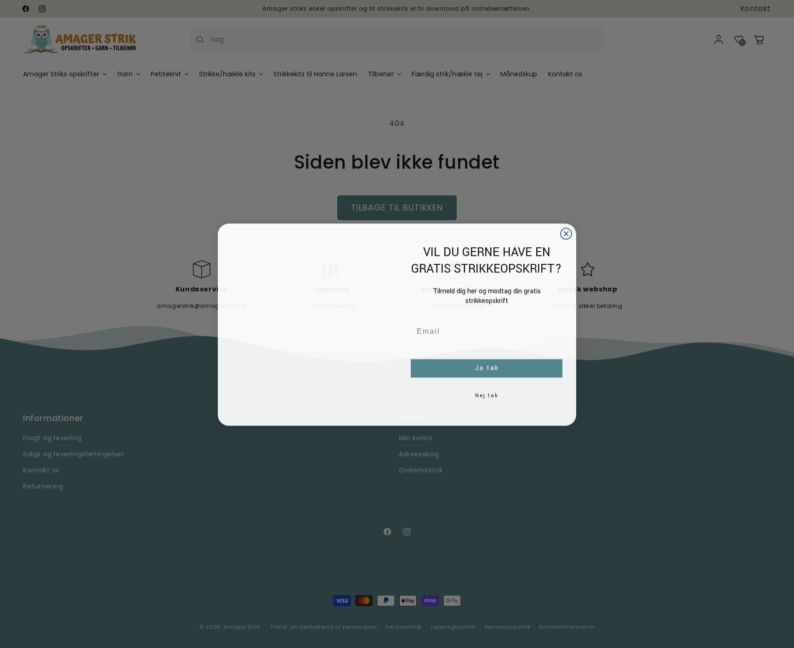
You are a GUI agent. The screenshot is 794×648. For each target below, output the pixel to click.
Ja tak (487, 367)
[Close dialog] (566, 233)
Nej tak (487, 395)
